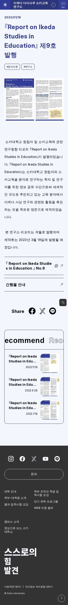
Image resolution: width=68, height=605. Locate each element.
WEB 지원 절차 (43, 508)
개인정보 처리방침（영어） (39, 586)
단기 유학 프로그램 (46, 501)
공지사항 (12, 66)
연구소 (28, 66)
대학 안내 (10, 491)
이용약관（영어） (13, 586)
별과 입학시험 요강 (16, 504)
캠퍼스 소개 (11, 521)
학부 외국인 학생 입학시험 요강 (46, 493)
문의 (34, 474)
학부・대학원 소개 (15, 498)
